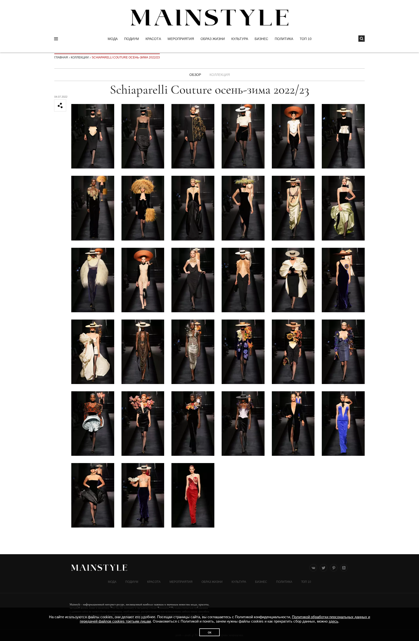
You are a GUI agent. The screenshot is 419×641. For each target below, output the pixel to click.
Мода (113, 39)
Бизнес (261, 39)
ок (209, 632)
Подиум (131, 39)
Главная (61, 57)
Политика (284, 39)
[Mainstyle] (209, 17)
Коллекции (80, 57)
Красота (153, 39)
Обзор (195, 75)
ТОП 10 (306, 39)
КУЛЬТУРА (239, 39)
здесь (333, 621)
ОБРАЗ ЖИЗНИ (213, 39)
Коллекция (220, 75)
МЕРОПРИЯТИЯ (181, 39)
